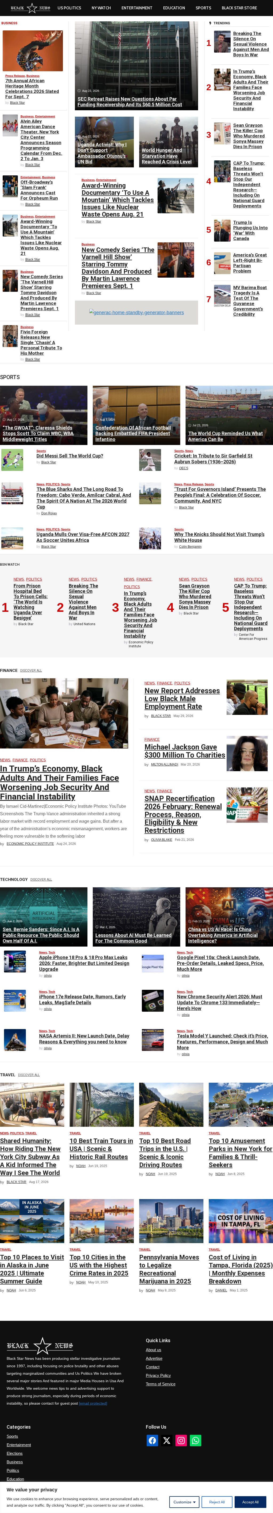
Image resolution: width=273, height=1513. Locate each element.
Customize (182, 1502)
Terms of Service (160, 1384)
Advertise (154, 1358)
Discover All (31, 670)
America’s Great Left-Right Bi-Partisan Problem (250, 263)
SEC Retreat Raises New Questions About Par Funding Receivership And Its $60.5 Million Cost (130, 102)
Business (32, 75)
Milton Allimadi (164, 764)
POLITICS (52, 484)
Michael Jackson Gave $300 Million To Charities (184, 751)
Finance (144, 579)
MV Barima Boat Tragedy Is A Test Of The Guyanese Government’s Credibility (250, 301)
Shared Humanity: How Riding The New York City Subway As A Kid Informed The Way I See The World (30, 1157)
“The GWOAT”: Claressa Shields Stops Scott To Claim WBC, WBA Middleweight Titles (38, 433)
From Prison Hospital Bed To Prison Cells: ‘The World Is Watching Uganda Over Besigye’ (31, 602)
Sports (203, 8)
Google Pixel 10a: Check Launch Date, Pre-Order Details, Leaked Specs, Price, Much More (220, 963)
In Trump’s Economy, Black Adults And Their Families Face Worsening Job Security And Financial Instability (250, 90)
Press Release (15, 75)
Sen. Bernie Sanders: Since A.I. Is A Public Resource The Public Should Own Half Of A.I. (41, 935)
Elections (15, 1453)
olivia (48, 976)
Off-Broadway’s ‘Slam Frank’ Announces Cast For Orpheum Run (39, 190)
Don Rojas (49, 513)
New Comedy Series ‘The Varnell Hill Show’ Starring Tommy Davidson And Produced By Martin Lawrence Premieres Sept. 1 (42, 292)
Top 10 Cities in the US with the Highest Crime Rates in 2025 (99, 1265)
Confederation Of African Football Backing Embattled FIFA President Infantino (133, 433)
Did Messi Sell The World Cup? (70, 456)
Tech (52, 952)
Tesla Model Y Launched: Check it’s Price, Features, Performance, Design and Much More (222, 1041)
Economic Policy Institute (30, 844)
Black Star (17, 103)
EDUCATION (174, 8)
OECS (183, 468)
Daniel (221, 1290)
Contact (152, 1367)
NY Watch (101, 8)
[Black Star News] (30, 8)
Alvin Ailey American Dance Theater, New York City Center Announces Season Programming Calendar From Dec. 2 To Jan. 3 (41, 140)
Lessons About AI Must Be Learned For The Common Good (133, 938)
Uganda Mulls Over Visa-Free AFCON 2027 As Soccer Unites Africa (83, 537)
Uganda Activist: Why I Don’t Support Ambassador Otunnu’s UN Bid (102, 153)
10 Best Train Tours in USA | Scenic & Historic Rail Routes (101, 1149)
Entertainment (137, 8)
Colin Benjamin (190, 547)
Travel (31, 1133)
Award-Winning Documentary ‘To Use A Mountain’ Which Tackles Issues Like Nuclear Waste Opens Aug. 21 (41, 237)
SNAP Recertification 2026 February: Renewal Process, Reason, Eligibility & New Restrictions (183, 814)
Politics (13, 1470)
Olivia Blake (161, 840)
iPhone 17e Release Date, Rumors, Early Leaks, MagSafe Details (82, 999)
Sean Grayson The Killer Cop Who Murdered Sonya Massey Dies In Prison (249, 136)
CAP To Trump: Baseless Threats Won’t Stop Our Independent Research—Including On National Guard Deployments (249, 184)
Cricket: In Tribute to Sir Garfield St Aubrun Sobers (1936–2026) (213, 458)
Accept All (250, 1502)
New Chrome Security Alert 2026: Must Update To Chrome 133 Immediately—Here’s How (219, 1002)
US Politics (69, 8)
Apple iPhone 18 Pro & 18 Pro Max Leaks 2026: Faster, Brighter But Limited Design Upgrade (84, 963)
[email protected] (93, 1403)
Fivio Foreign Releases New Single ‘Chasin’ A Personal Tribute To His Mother (41, 342)
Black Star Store (239, 8)
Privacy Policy (158, 1375)
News (189, 450)
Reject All (217, 1502)
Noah (81, 1166)
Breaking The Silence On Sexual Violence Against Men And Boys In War (251, 44)
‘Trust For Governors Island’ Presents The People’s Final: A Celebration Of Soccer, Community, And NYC (220, 495)
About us (153, 1349)
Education (15, 1479)
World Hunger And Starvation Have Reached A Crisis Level (167, 155)
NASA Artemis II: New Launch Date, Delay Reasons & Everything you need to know (84, 1039)
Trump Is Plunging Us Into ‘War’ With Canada (250, 230)
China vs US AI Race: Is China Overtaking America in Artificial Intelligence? (223, 935)
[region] (136, 1497)
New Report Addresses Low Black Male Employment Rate (182, 699)
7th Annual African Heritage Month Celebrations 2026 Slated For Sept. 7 (32, 88)
